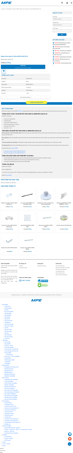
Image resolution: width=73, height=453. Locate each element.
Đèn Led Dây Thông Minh (10, 393)
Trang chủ (3, 8)
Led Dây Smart (8, 417)
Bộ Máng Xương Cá (9, 368)
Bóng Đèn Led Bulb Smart (10, 386)
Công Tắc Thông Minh (9, 388)
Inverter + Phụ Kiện (9, 438)
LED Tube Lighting (9, 336)
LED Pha (6, 327)
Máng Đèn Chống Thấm (10, 374)
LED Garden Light (8, 320)
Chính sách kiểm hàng (60, 265)
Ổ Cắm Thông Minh (9, 381)
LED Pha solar (8, 440)
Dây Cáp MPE (8, 343)
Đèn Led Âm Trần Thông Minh (11, 390)
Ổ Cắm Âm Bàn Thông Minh (11, 383)
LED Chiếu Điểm (8, 313)
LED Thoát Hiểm (8, 334)
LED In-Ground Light (9, 324)
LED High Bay (7, 322)
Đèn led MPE (5, 304)
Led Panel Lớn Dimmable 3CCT (11, 420)
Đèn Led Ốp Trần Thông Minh (11, 395)
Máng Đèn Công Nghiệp (10, 376)
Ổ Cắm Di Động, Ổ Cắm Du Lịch (11, 351)
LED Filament (7, 317)
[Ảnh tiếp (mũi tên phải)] (1, 452)
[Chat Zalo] (70, 434)
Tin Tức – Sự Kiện (6, 443)
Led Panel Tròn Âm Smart (10, 406)
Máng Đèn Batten (8, 372)
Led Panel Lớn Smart (9, 413)
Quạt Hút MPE (8, 358)
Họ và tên (55, 16)
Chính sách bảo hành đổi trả (61, 269)
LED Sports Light (8, 329)
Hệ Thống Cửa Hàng (23, 267)
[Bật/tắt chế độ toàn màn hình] (3, 450)
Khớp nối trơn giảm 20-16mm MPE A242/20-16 (14, 152)
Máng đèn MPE (5, 365)
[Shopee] (70, 439)
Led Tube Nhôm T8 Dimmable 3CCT (13, 422)
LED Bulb (6, 309)
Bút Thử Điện (7, 342)
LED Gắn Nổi (7, 318)
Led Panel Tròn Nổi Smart (10, 409)
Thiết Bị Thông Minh (6, 425)
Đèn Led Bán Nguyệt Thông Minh (12, 392)
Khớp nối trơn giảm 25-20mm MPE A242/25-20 (14, 151)
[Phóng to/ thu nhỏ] (4, 450)
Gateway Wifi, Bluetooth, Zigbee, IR (12, 427)
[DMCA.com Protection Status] (42, 285)
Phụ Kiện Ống (10, 354)
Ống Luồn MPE (15, 8)
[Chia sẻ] (1, 450)
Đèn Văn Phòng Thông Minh (11, 399)
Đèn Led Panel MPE (9, 311)
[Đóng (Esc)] (0, 450)
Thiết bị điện (9, 8)
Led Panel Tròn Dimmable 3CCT (12, 408)
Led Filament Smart (9, 404)
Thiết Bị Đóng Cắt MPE (10, 360)
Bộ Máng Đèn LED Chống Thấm (12, 367)
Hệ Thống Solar (8, 436)
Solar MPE (4, 434)
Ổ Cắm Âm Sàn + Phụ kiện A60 (11, 349)
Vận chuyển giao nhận (60, 271)
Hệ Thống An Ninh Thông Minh (11, 433)
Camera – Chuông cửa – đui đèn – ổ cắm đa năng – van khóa (18, 429)
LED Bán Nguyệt (8, 308)
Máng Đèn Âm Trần (9, 370)
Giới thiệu (21, 265)
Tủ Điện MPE (7, 361)
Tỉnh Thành (55, 28)
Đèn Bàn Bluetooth (9, 415)
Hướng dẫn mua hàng (41, 265)
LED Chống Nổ (8, 315)
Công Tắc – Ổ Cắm (9, 345)
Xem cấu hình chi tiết (25, 97)
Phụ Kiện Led (7, 424)
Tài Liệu (4, 442)
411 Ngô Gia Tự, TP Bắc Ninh (65, 50)
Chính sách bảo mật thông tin (61, 274)
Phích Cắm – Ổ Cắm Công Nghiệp (12, 356)
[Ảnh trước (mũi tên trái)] (0, 452)
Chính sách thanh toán (60, 273)
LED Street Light (8, 331)
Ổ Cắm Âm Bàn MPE (9, 347)
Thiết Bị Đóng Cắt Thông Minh (11, 379)
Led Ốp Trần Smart (9, 411)
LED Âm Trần (7, 306)
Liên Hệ (3, 445)
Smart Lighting (5, 401)
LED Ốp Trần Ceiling (9, 326)
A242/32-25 (20, 111)
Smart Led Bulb (8, 402)
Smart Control (5, 377)
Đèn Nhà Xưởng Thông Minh (11, 397)
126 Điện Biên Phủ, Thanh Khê (65, 56)
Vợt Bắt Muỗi (7, 363)
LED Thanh (7, 338)
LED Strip (7, 333)
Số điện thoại (56, 22)
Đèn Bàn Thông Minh (9, 384)
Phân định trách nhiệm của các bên (63, 267)
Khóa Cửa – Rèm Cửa (9, 431)
